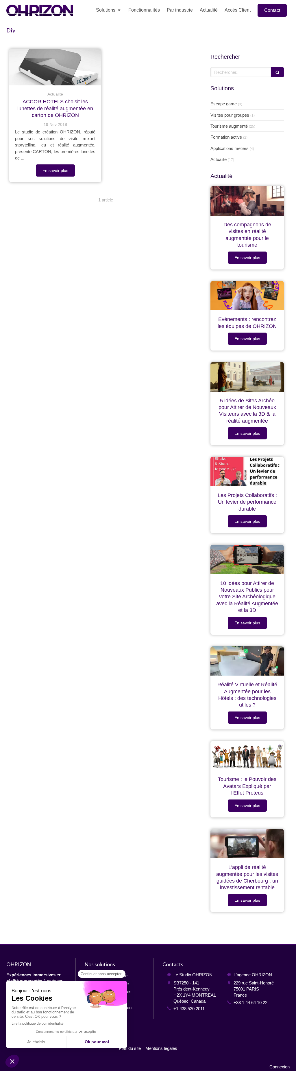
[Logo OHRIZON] (39, 14)
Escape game (223, 103)
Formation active (226, 137)
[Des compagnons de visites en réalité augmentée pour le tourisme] (247, 201)
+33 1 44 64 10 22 (250, 1002)
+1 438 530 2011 (189, 1008)
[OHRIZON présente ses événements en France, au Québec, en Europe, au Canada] (247, 296)
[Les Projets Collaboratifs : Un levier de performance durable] (247, 471)
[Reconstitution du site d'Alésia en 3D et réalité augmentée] (247, 377)
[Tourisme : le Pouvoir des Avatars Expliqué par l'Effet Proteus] (247, 756)
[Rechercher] (277, 72)
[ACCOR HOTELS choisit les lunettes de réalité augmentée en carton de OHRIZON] (55, 67)
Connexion (279, 1066)
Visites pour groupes (229, 115)
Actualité (218, 159)
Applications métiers (229, 148)
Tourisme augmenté (229, 126)
